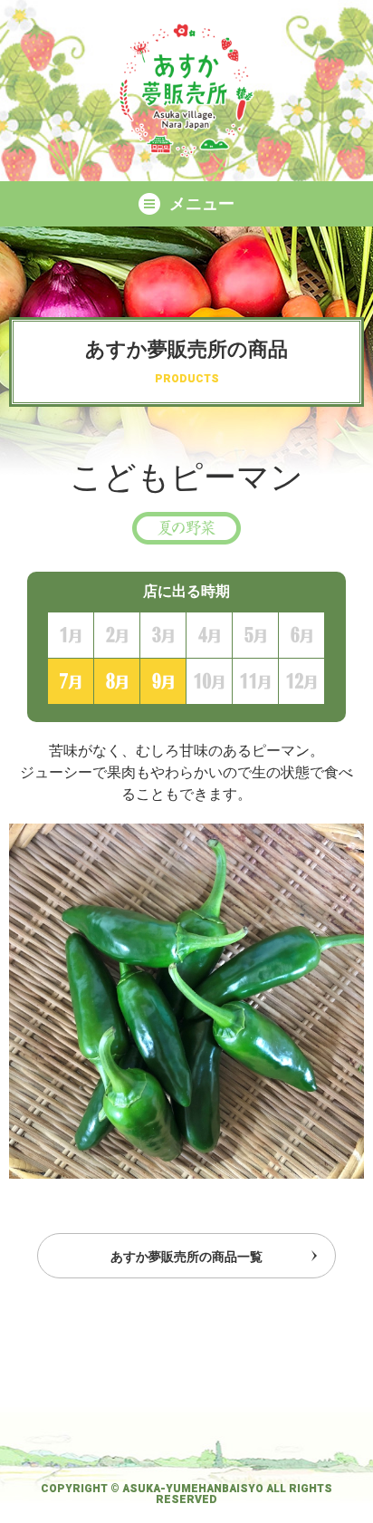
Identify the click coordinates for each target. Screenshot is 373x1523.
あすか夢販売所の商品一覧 (186, 1256)
